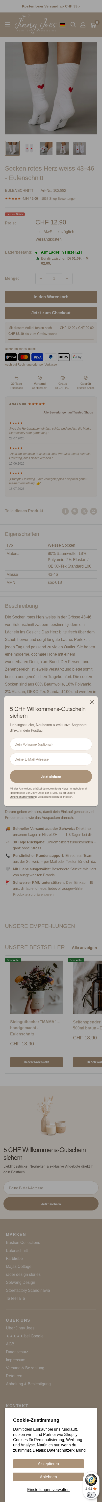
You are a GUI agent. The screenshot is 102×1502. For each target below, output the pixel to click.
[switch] (91, 1495)
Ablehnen (48, 1477)
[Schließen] (92, 702)
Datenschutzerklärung (66, 1450)
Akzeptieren (48, 1464)
